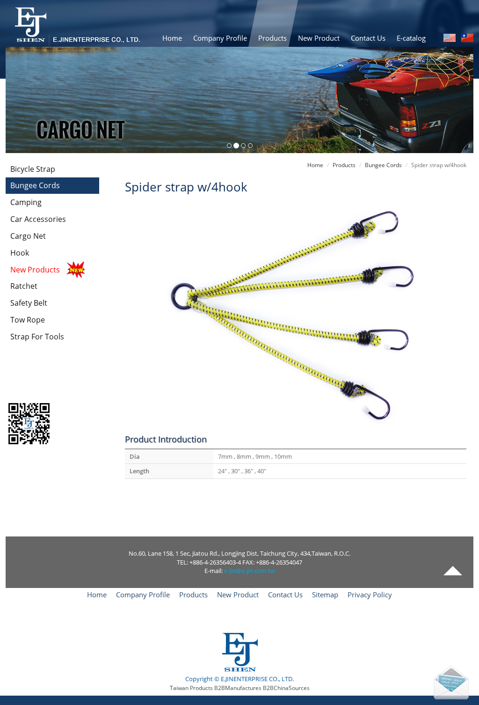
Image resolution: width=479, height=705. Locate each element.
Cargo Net (28, 236)
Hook (19, 253)
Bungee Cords (35, 185)
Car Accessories (38, 219)
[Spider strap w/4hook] (295, 313)
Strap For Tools (37, 336)
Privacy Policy (370, 594)
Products (272, 38)
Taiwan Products (191, 688)
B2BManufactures (237, 688)
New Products (35, 269)
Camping (26, 202)
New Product (319, 38)
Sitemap (325, 594)
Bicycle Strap (32, 169)
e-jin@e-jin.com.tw (249, 570)
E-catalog (411, 38)
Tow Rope (27, 320)
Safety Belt (28, 303)
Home (172, 38)
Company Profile (220, 38)
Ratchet (23, 286)
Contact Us (368, 38)
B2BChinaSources (286, 688)
